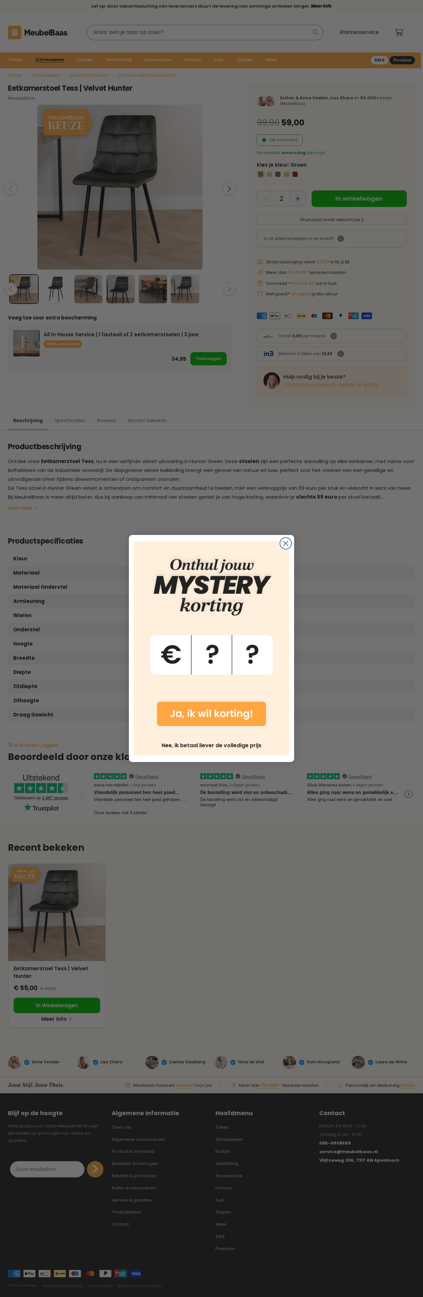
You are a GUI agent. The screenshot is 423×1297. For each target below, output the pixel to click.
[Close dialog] (285, 543)
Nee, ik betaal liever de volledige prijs (211, 745)
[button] (211, 639)
